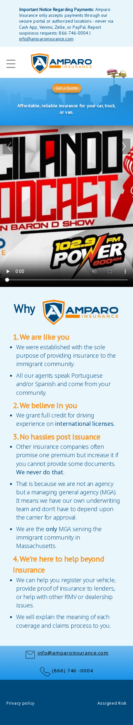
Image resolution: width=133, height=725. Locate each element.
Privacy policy (20, 703)
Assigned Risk (112, 703)
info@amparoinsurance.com (73, 652)
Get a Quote (67, 88)
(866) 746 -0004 (72, 670)
